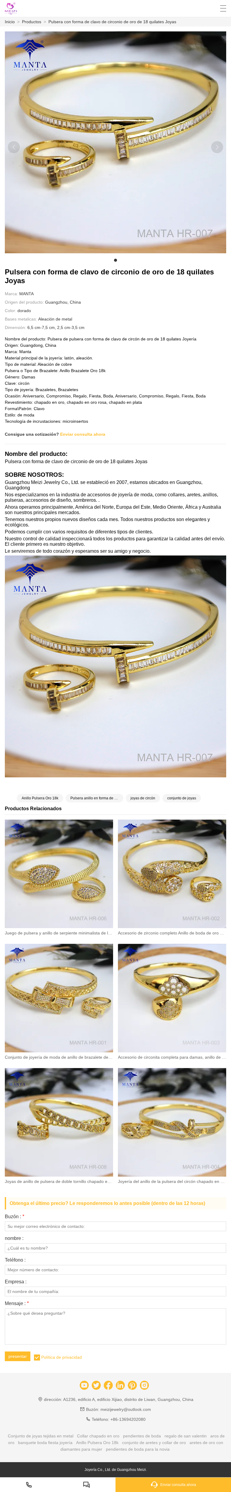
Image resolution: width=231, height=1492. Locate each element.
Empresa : (15, 1281)
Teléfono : (15, 1260)
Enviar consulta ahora (82, 434)
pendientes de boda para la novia (138, 1449)
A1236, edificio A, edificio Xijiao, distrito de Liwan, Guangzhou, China (128, 1399)
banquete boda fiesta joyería (45, 1442)
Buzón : (14, 1216)
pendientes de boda (142, 1436)
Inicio (10, 21)
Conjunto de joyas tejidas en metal (40, 1436)
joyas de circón (143, 798)
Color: (10, 310)
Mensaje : (17, 1303)
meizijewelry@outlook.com (125, 1409)
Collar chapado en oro (98, 1436)
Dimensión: (15, 327)
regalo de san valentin (186, 1436)
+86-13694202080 (128, 1419)
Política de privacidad (61, 1357)
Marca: (11, 293)
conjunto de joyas (181, 798)
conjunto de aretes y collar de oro (154, 1442)
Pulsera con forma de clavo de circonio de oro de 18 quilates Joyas (112, 21)
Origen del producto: (24, 302)
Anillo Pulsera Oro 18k (40, 798)
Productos (31, 21)
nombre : (14, 1238)
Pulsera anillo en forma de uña (95, 798)
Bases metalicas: (21, 319)
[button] (115, 260)
